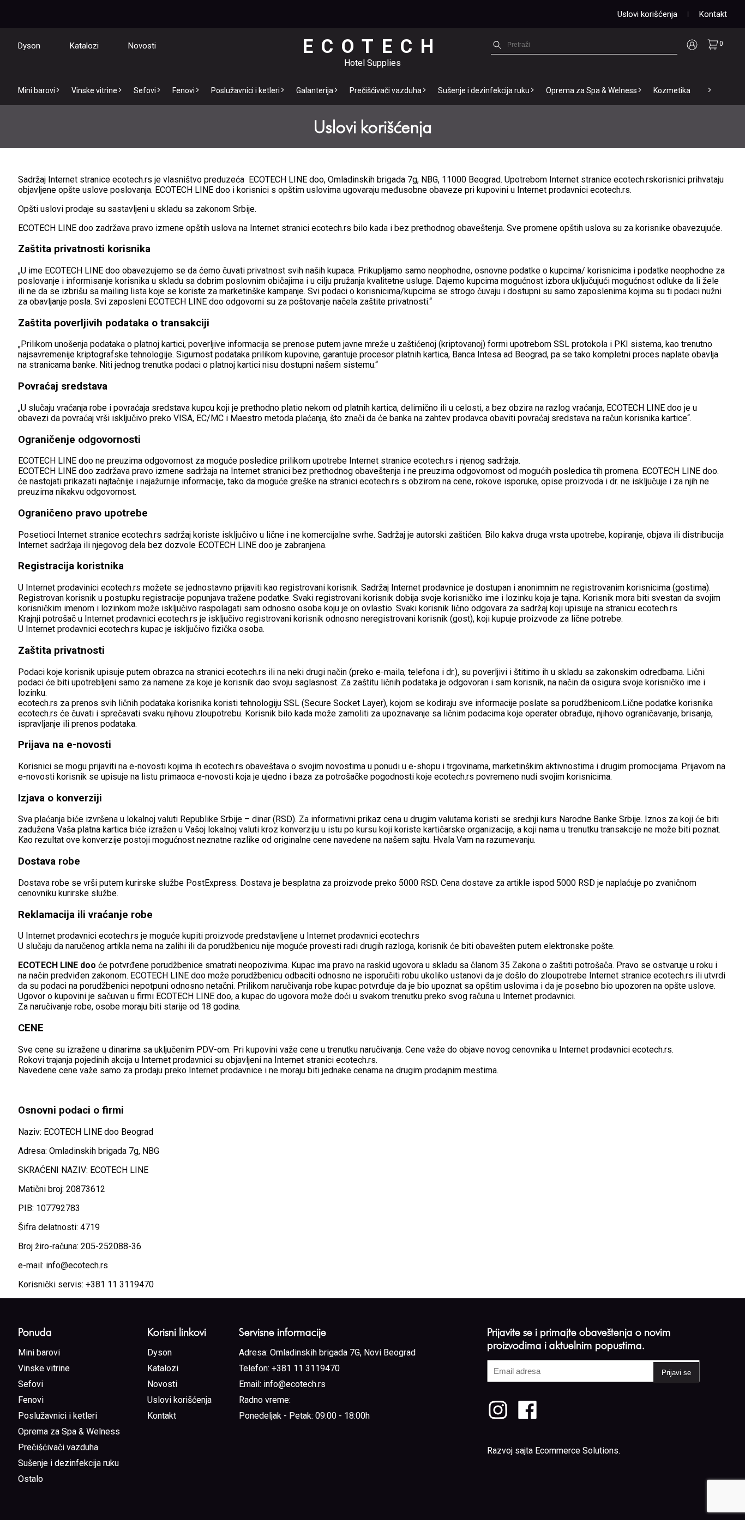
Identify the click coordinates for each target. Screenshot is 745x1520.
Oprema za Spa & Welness (591, 90)
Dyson (29, 46)
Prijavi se (676, 1373)
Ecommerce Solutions (576, 1450)
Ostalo (30, 1479)
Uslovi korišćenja (647, 14)
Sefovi (145, 90)
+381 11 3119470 (306, 1368)
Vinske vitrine (94, 90)
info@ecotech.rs (294, 1384)
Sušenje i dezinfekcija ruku (484, 90)
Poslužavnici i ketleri (245, 90)
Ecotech (372, 46)
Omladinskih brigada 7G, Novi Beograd (343, 1352)
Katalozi (84, 46)
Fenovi (183, 90)
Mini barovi (36, 90)
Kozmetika (671, 90)
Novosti (142, 46)
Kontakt (713, 14)
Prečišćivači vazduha (386, 90)
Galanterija (314, 90)
